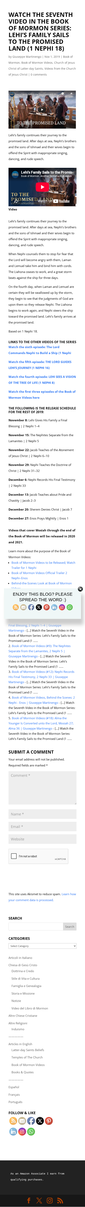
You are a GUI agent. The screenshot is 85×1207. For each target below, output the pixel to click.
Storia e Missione (23, 993)
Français (14, 1095)
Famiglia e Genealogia (26, 986)
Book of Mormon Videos (37, 62)
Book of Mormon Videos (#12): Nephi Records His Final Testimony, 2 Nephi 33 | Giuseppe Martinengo (41, 677)
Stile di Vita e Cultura (25, 978)
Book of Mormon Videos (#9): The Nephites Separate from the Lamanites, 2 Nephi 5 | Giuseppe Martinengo (39, 651)
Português (15, 1102)
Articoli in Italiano (20, 958)
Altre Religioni (17, 1023)
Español (13, 1087)
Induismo (17, 1029)
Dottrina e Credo (22, 971)
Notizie (16, 1001)
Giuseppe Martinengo (26, 57)
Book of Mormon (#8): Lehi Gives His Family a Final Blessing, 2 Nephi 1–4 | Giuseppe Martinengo (41, 625)
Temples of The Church (27, 1057)
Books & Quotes (22, 1072)
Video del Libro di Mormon (29, 1008)
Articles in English (20, 1044)
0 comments (39, 74)
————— (15, 1036)
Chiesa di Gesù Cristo (22, 965)
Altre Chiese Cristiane (22, 1016)
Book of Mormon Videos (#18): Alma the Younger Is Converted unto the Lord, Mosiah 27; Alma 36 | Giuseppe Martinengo (41, 723)
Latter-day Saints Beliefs (27, 1050)
